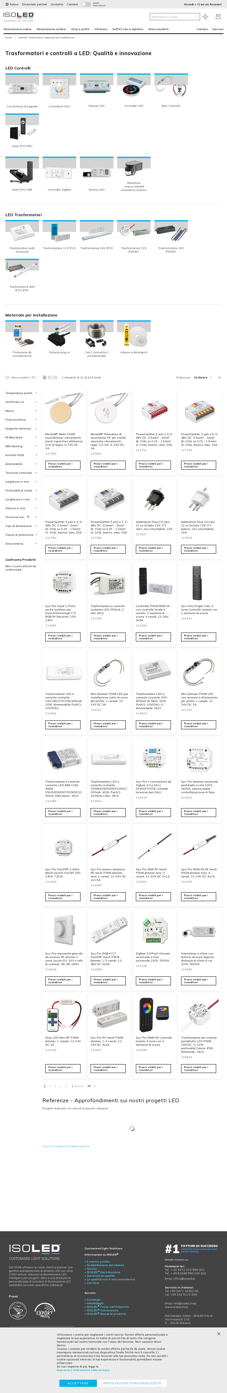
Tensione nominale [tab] (18, 472)
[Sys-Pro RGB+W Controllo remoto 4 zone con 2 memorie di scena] (155, 1015)
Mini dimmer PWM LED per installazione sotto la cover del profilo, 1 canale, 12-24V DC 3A (109, 699)
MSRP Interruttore (97, 4)
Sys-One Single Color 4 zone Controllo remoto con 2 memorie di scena (199, 609)
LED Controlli (18, 68)
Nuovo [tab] (9, 410)
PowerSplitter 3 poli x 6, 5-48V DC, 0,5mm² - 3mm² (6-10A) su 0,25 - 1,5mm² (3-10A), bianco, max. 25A (199, 439)
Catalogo (93, 1299)
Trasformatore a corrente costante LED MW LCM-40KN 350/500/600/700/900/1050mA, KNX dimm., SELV (63, 788)
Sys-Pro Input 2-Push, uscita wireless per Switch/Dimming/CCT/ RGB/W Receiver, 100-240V (61, 613)
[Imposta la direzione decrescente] (219, 377)
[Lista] (50, 377)
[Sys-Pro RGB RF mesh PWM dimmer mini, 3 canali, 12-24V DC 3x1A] (155, 847)
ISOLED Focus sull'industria (107, 1306)
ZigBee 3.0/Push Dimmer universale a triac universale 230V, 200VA (153, 957)
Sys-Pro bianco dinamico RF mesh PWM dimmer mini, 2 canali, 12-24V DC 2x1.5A (108, 874)
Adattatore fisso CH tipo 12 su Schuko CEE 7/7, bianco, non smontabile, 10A (198, 527)
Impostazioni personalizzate (132, 1383)
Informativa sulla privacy (91, 1370)
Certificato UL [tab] (14, 402)
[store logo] (19, 16)
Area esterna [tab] (14, 543)
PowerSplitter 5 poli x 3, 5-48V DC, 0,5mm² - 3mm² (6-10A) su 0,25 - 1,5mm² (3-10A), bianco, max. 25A (109, 527)
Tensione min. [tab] (15, 517)
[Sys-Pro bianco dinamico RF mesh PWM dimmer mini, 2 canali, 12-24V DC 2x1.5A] (109, 847)
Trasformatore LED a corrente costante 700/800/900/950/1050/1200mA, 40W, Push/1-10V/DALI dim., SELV (109, 788)
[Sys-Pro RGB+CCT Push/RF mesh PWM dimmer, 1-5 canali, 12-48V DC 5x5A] (109, 931)
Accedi (189, 4)
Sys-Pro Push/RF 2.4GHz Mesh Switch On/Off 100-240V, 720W (63, 872)
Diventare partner (34, 4)
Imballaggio (94, 1303)
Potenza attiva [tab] (15, 419)
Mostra (79, 1086)
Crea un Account (209, 4)
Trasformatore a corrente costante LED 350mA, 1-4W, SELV (108, 609)
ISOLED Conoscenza (101, 1310)
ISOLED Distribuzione (102, 1272)
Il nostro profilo (97, 1261)
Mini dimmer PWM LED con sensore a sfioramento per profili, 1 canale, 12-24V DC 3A (199, 699)
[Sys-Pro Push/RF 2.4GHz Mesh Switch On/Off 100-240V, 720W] (64, 847)
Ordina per (183, 377)
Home (8, 37)
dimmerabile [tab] (13, 464)
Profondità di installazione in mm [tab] (21, 490)
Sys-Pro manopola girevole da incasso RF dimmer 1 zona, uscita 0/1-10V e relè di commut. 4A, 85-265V (64, 959)
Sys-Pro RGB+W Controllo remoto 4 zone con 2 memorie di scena (154, 1041)
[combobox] (175, 16)
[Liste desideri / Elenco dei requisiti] (205, 16)
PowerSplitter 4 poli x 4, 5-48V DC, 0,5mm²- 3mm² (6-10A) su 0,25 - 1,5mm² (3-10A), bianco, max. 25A (64, 527)
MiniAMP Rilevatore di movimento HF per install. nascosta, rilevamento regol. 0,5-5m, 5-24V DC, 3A (108, 441)
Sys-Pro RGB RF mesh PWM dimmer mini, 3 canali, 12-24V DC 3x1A (153, 872)
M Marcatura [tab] (13, 437)
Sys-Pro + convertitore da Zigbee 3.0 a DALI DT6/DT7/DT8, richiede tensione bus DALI (153, 787)
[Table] (55, 377)
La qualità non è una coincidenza (110, 1279)
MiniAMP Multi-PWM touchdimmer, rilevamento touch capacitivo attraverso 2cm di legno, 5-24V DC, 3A (64, 441)
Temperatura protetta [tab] (20, 393)
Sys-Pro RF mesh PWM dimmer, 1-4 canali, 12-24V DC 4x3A (107, 1041)
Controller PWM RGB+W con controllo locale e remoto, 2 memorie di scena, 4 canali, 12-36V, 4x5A (153, 613)
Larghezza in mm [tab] (17, 481)
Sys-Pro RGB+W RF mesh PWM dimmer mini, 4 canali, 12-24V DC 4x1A (199, 872)
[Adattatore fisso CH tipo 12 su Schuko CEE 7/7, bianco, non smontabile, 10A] (200, 499)
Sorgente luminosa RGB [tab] (21, 428)
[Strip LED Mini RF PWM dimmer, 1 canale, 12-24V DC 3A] (64, 1015)
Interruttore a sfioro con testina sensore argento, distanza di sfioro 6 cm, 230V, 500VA (198, 959)
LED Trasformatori (23, 214)
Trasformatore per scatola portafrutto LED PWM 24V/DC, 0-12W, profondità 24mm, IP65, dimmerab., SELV (199, 1045)
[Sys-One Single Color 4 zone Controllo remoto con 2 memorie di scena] (200, 583)
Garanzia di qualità (100, 1275)
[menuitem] (19, 29)
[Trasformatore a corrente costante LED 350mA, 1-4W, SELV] (109, 583)
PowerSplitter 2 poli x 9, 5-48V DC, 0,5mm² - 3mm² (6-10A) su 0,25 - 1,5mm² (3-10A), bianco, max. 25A (154, 439)
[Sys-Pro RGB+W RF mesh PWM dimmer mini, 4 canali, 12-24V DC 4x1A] (200, 847)
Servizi (91, 1268)
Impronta (63, 1370)
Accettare (78, 1383)
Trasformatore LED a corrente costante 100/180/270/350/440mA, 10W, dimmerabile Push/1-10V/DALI (63, 701)
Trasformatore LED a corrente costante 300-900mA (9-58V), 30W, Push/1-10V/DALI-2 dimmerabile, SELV (152, 701)
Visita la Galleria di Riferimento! (66, 1146)
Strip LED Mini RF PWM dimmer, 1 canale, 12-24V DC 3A (63, 1041)
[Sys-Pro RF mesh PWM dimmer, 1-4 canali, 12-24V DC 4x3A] (109, 1015)
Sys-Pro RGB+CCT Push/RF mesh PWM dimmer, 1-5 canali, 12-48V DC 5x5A (107, 959)
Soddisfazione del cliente (104, 1265)
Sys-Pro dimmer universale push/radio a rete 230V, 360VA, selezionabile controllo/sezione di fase (199, 787)
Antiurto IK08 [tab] (14, 455)
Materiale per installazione (31, 315)
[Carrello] (218, 16)
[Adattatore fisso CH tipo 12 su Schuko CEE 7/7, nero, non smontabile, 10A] (155, 499)
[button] (11, 4)
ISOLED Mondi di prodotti (105, 1314)
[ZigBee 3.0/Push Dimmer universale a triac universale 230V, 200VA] (155, 931)
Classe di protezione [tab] (19, 535)
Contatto (57, 4)
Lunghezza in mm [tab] (17, 499)
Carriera (72, 4)
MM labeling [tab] (13, 446)
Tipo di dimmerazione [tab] (20, 526)
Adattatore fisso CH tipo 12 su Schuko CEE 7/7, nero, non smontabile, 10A (154, 525)
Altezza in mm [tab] (15, 508)
